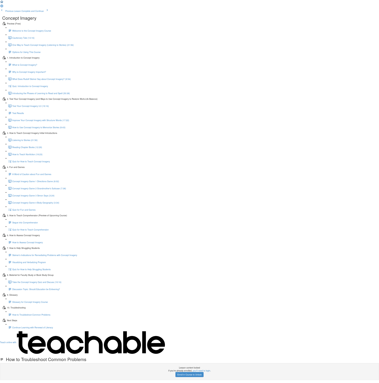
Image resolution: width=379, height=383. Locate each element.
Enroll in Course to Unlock (189, 374)
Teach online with (8, 342)
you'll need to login (201, 370)
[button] (2, 2)
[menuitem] (2, 6)
